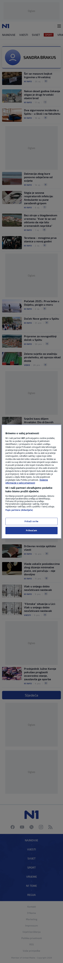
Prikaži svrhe (31, 521)
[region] (31, 482)
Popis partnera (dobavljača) (19, 510)
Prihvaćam (31, 530)
